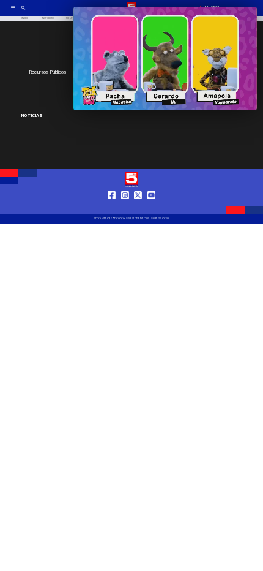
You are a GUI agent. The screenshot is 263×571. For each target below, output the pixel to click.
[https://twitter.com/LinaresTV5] (138, 207)
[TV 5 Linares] (23, 11)
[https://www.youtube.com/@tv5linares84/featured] (151, 207)
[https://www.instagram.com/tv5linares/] (125, 207)
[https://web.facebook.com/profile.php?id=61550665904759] (112, 207)
